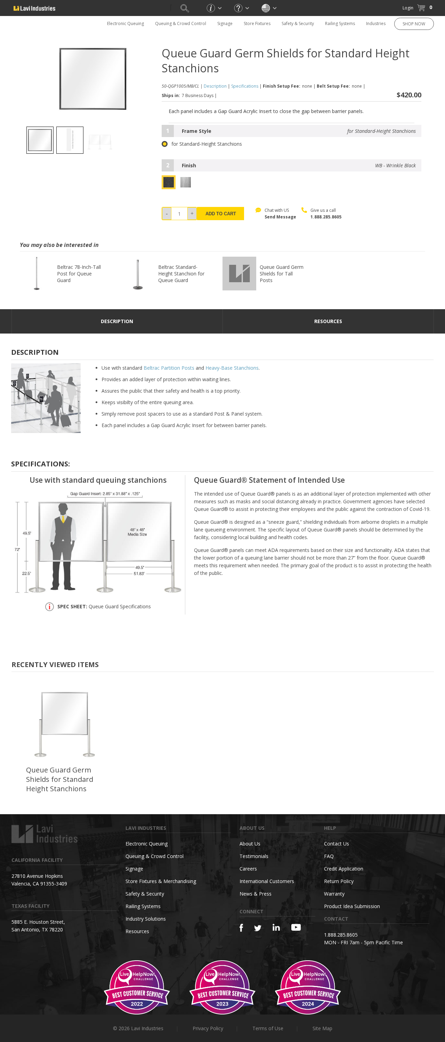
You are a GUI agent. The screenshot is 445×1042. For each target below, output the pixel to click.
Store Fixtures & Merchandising (161, 881)
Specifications (244, 86)
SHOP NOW (414, 24)
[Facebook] (241, 928)
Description (215, 86)
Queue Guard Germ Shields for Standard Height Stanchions (59, 779)
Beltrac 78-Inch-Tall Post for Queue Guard (79, 273)
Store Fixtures (257, 23)
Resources (137, 931)
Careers (248, 868)
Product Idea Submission (352, 906)
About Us (250, 843)
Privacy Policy (208, 1028)
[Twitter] (257, 928)
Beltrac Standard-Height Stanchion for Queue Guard (181, 273)
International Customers (267, 881)
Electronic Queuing (147, 843)
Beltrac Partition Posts (169, 367)
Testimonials (254, 856)
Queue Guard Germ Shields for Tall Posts (282, 273)
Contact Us (336, 843)
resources (328, 321)
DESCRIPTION (117, 321)
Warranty (334, 893)
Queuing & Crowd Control (180, 23)
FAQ (329, 856)
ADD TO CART (220, 213)
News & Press (256, 893)
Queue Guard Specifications (104, 606)
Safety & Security (298, 23)
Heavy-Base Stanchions (232, 367)
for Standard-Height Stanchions (206, 144)
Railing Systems (340, 23)
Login (408, 8)
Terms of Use (267, 1028)
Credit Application (343, 868)
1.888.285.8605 (325, 217)
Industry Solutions (146, 918)
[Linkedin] (276, 927)
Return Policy (339, 881)
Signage (225, 23)
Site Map (322, 1028)
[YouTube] (296, 927)
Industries (376, 23)
